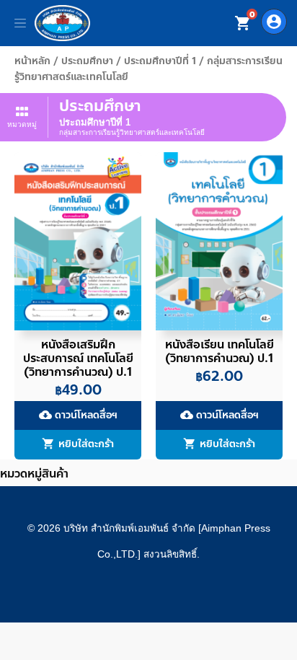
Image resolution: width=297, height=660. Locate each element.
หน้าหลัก (32, 61)
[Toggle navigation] (20, 23)
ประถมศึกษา (87, 61)
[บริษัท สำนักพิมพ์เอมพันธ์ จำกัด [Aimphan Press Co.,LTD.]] (62, 23)
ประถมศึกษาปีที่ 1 (160, 61)
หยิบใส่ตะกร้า (86, 444)
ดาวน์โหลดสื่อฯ (78, 415)
